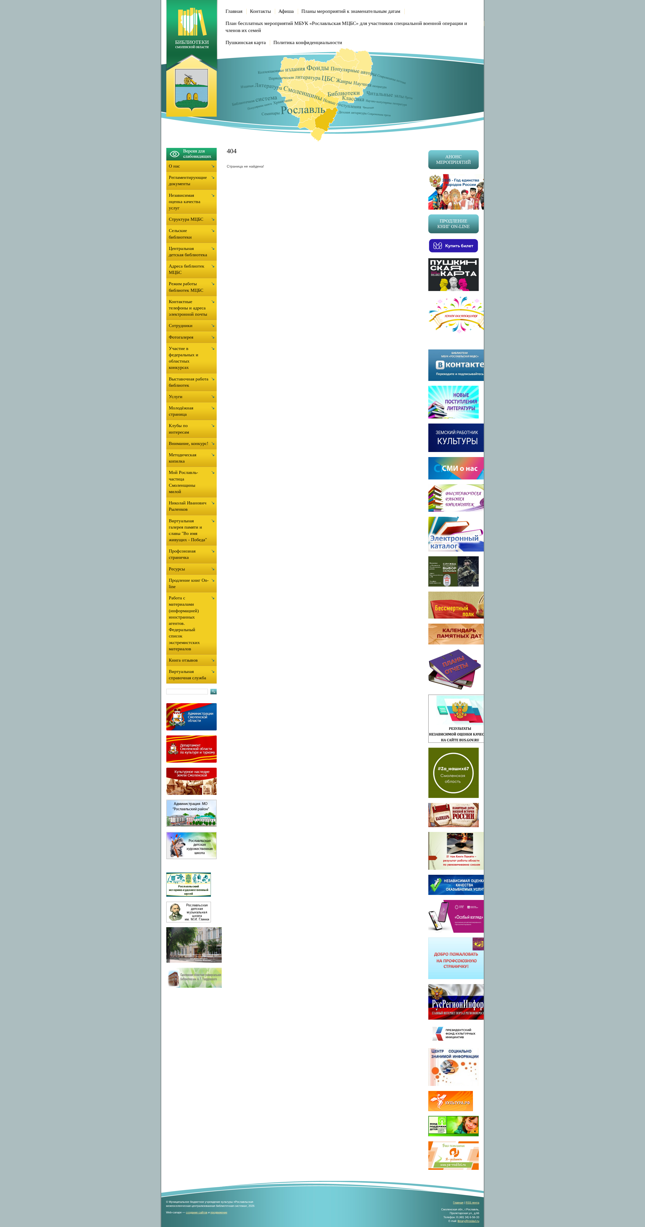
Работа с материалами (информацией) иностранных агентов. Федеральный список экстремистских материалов (184, 623)
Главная (233, 11)
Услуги (175, 396)
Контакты (260, 11)
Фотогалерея (181, 337)
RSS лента (472, 1202)
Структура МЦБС (186, 219)
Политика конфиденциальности (307, 42)
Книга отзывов (183, 660)
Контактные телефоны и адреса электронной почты (188, 308)
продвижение (218, 1212)
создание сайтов (196, 1212)
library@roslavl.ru (468, 1220)
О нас (174, 166)
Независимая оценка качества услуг (184, 201)
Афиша (286, 11)
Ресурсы (177, 568)
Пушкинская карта (245, 42)
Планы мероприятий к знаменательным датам (350, 11)
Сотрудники (180, 325)
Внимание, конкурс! (188, 443)
